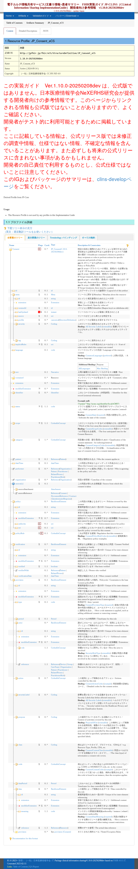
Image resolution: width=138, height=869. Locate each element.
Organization (65, 469)
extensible (107, 326)
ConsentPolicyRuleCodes (96, 536)
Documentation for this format (25, 838)
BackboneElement (58, 501)
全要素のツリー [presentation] (14, 237)
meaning (24, 811)
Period (53, 619)
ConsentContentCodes (95, 769)
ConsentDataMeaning (95, 817)
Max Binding (102, 368)
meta (17, 294)
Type (53, 245)
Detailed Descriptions (28, 31)
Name (11, 245)
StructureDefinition (68, 320)
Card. (47, 245)
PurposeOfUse (92, 722)
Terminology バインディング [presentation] (63, 237)
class (20, 745)
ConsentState (91, 415)
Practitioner (63, 471)
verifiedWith (23, 570)
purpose (21, 717)
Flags (40, 245)
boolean (54, 566)
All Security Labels (94, 326)
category (19, 440)
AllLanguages (84, 368)
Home (9, 15)
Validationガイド (41, 15)
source (21, 316)
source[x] (19, 484)
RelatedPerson (57, 474)
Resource (64, 828)
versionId (22, 308)
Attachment (56, 489)
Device (63, 664)
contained (19, 378)
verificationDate (25, 576)
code (53, 350)
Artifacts (22, 15)
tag (19, 340)
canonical (55, 320)
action (20, 678)
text (17, 372)
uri (52, 316)
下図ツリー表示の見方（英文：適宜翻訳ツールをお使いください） (29, 229)
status (17, 406)
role (22, 648)
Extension (55, 302)
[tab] (15, 238)
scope (17, 423)
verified (21, 566)
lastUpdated (23, 312)
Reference (55, 459)
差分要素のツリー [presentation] (36, 237)
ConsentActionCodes (94, 684)
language (19, 350)
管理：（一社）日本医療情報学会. (34, 860)
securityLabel (23, 695)
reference (25, 664)
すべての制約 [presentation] (88, 237)
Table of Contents (20, 866)
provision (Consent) (62, 832)
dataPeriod (22, 783)
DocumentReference (59, 496)
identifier (19, 392)
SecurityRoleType (93, 653)
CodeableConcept (58, 423)
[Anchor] (57, 40)
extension (22, 302)
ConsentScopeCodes (94, 429)
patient (18, 459)
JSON (45, 31)
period (21, 619)
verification (20, 544)
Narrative (55, 372)
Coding (54, 324)
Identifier (55, 392)
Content (9, 31)
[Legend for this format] (127, 245)
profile (21, 320)
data (20, 789)
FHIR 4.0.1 (118, 860)
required (101, 415)
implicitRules (20, 344)
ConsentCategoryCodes (95, 445)
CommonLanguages (94, 355)
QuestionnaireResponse (61, 499)
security (21, 324)
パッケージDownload (66, 15)
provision (19, 580)
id (16, 290)
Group (70, 664)
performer (19, 469)
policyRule (19, 533)
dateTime (19, 463)
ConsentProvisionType (95, 605)
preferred (107, 355)
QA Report (34, 866)
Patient (63, 459)
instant (53, 312)
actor (20, 623)
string (53, 298)
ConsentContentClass (94, 750)
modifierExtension (23, 389)
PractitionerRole (57, 477)
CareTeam (55, 667)
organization (20, 480)
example (107, 684)
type (20, 602)
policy (18, 501)
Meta (53, 294)
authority (22, 524)
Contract (72, 496)
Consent (16, 249)
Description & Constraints (89, 245)
